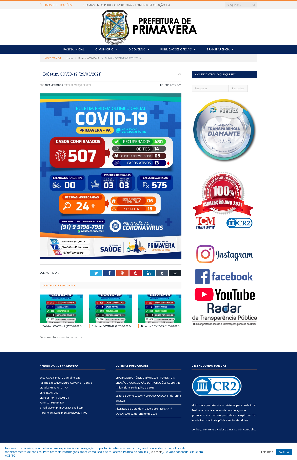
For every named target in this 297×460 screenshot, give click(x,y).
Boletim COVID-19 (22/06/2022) (111, 326)
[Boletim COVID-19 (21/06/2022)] (159, 309)
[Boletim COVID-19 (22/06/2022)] (110, 309)
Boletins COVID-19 (170, 84)
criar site (216, 405)
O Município (104, 49)
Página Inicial (73, 49)
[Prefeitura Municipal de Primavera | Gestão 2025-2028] (148, 26)
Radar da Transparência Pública (236, 429)
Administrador (54, 84)
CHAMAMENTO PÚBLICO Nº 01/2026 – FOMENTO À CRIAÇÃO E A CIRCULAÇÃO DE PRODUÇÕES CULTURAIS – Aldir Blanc (148, 382)
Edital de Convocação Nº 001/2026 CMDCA (111, 5)
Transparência (218, 49)
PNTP (208, 429)
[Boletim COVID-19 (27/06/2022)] (61, 309)
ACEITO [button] (284, 452)
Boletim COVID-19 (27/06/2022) (62, 326)
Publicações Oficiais (176, 49)
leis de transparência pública (209, 420)
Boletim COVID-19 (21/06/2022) (160, 326)
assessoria (219, 410)
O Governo (136, 49)
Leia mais (156, 452)
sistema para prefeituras (241, 405)
